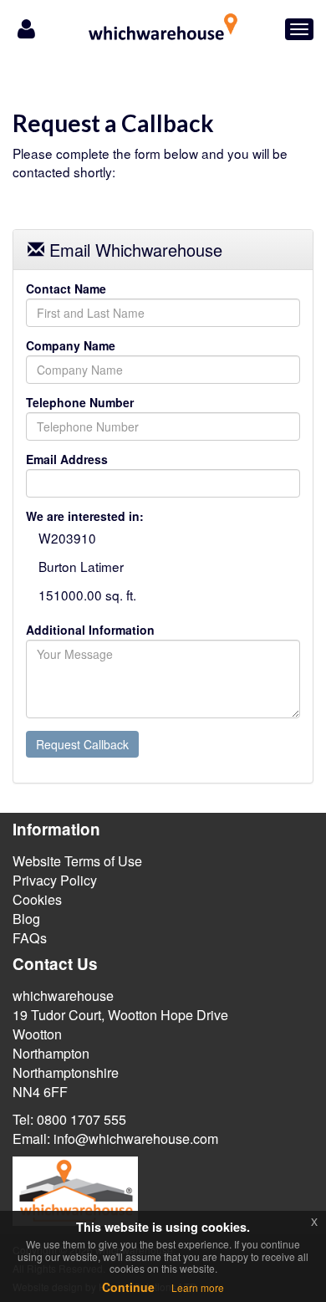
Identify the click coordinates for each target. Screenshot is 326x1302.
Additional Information (90, 630)
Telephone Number (80, 402)
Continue (128, 1287)
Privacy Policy (55, 880)
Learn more (197, 1287)
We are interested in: (85, 516)
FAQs (30, 937)
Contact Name (66, 288)
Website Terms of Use (77, 861)
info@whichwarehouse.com (135, 1138)
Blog (26, 918)
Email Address (67, 459)
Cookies (37, 899)
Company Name (70, 345)
